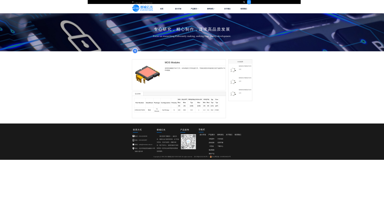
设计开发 (178, 9)
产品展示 (194, 9)
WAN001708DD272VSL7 (245, 66)
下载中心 (220, 146)
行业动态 (220, 139)
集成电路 (211, 150)
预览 (149, 110)
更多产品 (211, 153)
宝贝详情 (137, 94)
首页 (161, 9)
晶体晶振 (211, 142)
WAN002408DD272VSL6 (245, 89)
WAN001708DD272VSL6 (245, 78)
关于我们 (227, 9)
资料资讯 (210, 9)
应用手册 (220, 142)
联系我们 (244, 9)
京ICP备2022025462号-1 (201, 156)
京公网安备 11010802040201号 (221, 156)
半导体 (212, 146)
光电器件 (211, 139)
